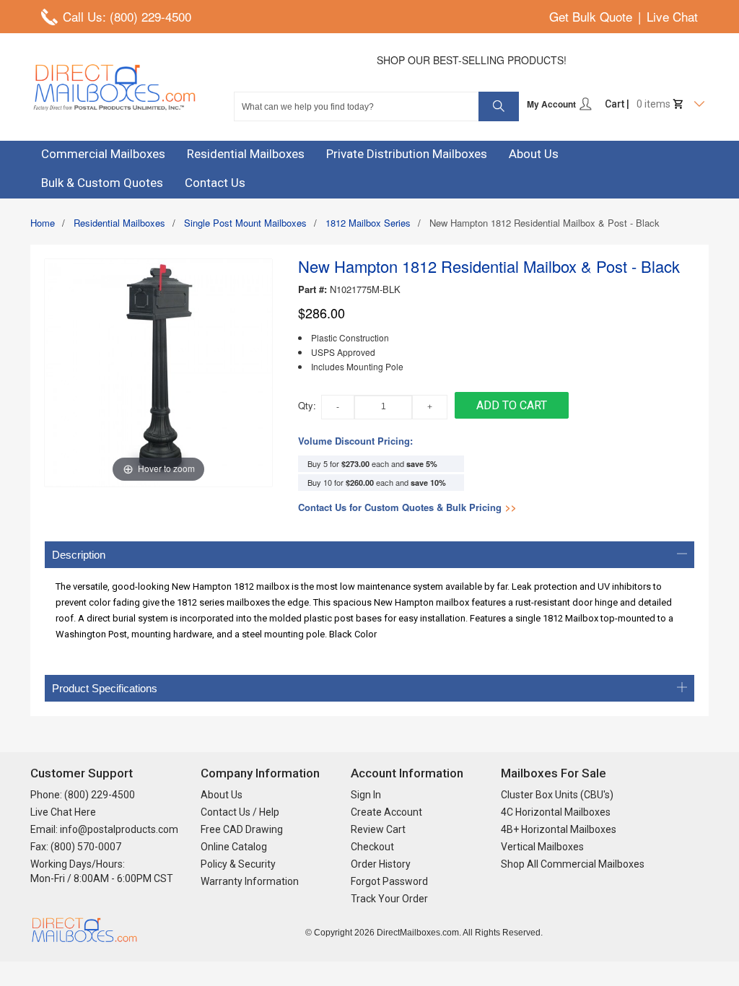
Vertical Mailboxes (542, 846)
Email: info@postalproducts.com (104, 829)
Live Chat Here (63, 812)
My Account (552, 103)
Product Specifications (104, 688)
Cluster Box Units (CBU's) (557, 794)
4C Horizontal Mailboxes (556, 812)
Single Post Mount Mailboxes (245, 223)
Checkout (372, 846)
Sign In (366, 794)
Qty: (307, 405)
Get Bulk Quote (590, 16)
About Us (221, 794)
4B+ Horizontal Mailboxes (558, 829)
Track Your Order (389, 898)
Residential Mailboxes (119, 223)
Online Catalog (234, 846)
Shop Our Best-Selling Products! (472, 60)
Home (42, 223)
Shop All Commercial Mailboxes (572, 864)
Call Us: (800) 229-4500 (127, 16)
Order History (381, 864)
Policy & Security (238, 864)
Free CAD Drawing (242, 829)
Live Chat (672, 16)
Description (78, 555)
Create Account (386, 812)
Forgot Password (389, 881)
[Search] (498, 106)
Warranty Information (250, 881)
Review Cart (378, 829)
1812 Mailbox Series (368, 223)
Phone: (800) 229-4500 (82, 794)
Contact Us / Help (240, 812)
